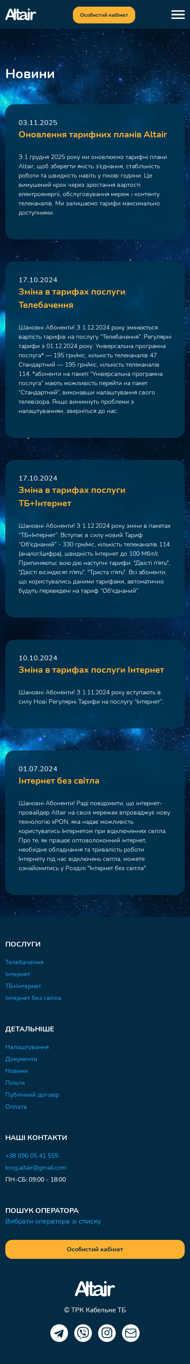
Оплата (16, 1107)
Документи (21, 1059)
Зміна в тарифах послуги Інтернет (91, 670)
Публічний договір (32, 1095)
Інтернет (17, 974)
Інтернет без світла (59, 781)
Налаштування (27, 1047)
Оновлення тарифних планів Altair (93, 134)
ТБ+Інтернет (23, 986)
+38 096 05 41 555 (31, 1156)
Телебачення (24, 962)
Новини (16, 1071)
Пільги (15, 1083)
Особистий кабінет (104, 15)
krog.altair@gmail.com (35, 1167)
